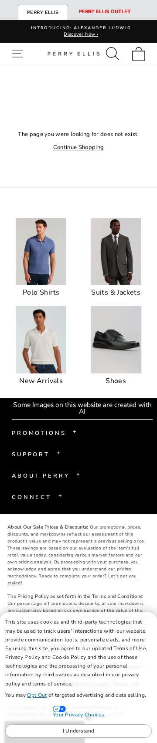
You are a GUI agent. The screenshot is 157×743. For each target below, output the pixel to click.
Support (36, 453)
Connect (37, 496)
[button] (19, 53)
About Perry (46, 475)
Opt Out (37, 695)
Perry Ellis (43, 12)
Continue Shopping (78, 147)
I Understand (79, 730)
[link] (141, 53)
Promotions (44, 432)
